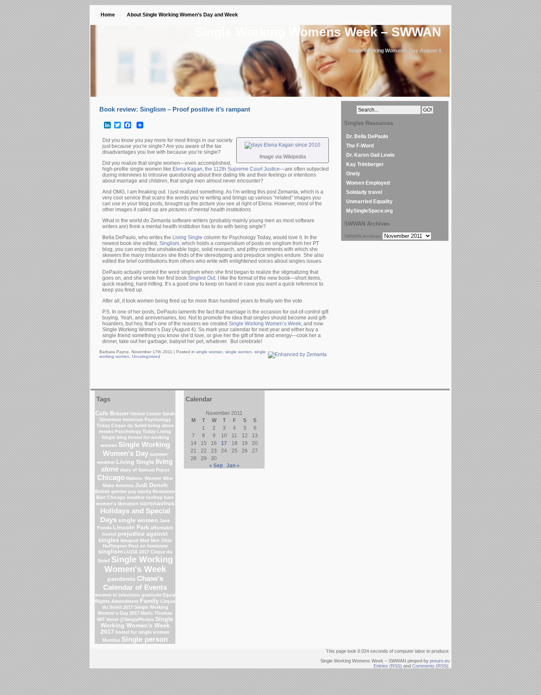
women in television (117, 594)
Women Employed (368, 183)
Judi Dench (151, 485)
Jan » (233, 466)
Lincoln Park (131, 527)
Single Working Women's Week (138, 564)
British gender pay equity (123, 491)
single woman (209, 351)
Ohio (166, 540)
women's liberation (117, 503)
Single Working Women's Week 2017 (137, 625)
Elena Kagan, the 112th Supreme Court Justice (226, 169)
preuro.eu (440, 660)
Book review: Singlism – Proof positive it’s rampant (174, 109)
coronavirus (157, 503)
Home (108, 15)
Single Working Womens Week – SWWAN (317, 32)
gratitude (151, 594)
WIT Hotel (107, 619)
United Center (145, 413)
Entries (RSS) (388, 665)
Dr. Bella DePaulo (367, 136)
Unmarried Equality (369, 201)
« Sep (216, 466)
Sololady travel (364, 192)
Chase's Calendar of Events (135, 582)
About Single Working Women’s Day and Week (182, 15)
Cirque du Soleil (129, 425)
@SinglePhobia (137, 619)
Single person (144, 639)
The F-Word (360, 146)
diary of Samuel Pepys (144, 469)
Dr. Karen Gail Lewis (370, 155)
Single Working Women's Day (136, 449)
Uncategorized (146, 356)
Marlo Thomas (156, 613)
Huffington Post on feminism (135, 545)
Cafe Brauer (112, 413)
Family (149, 601)
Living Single (187, 237)
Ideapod (129, 540)
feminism (133, 419)
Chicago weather (126, 497)
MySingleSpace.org (369, 211)
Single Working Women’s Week (265, 324)
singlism (110, 551)
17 (224, 443)
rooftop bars (160, 497)
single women (238, 351)
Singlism (169, 243)
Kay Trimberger (365, 164)
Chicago (111, 477)
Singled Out (201, 278)
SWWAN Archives (362, 236)
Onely (353, 174)
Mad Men (150, 540)
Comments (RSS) (430, 665)
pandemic (121, 579)
